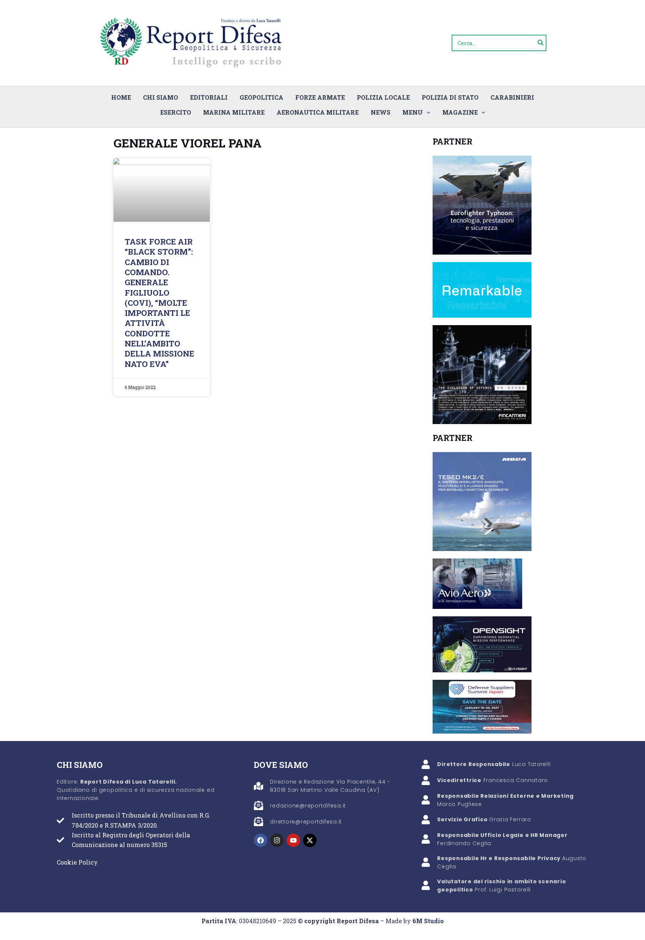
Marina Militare (234, 112)
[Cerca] (541, 42)
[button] (426, 112)
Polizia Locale (383, 97)
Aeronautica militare (318, 112)
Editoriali (209, 97)
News (380, 112)
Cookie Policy (77, 862)
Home (121, 97)
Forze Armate (320, 97)
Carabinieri (512, 97)
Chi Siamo (160, 97)
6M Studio (428, 921)
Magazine (460, 112)
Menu (412, 112)
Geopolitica (261, 97)
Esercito (175, 112)
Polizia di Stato (450, 97)
